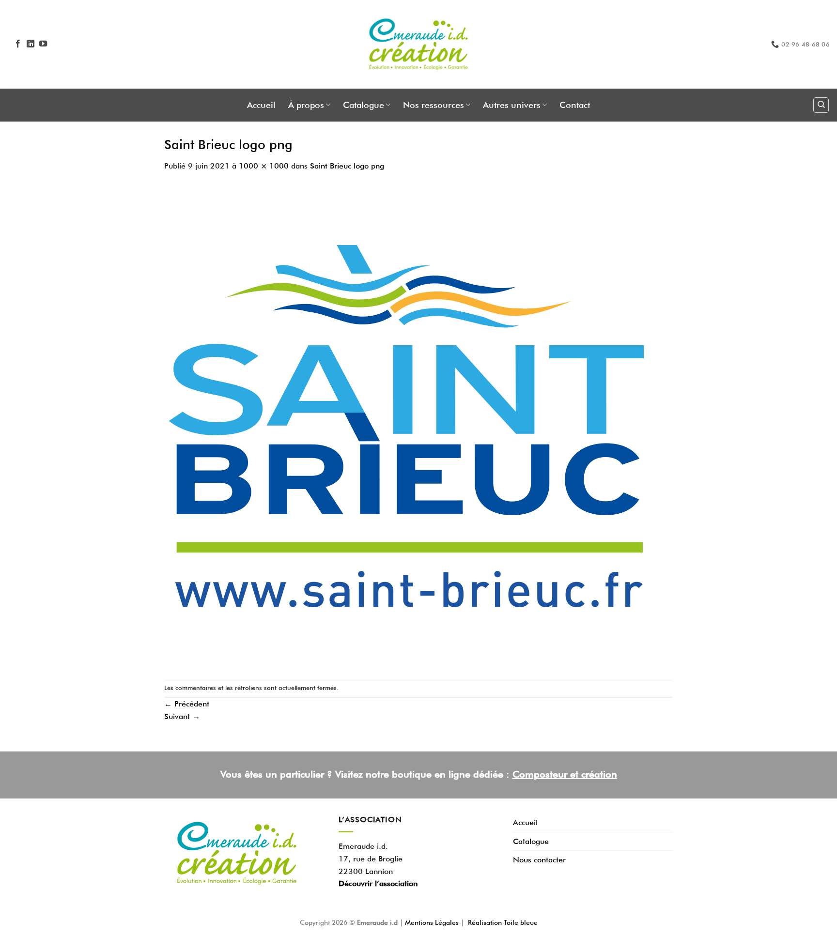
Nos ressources (433, 105)
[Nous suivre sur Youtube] (43, 44)
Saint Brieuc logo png (347, 165)
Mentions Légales (433, 922)
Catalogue (363, 105)
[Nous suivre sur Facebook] (18, 44)
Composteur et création (564, 774)
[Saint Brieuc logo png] (406, 424)
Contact (574, 105)
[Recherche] (821, 105)
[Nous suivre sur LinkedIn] (30, 44)
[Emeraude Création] (418, 44)
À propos (306, 105)
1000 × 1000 (264, 165)
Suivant (182, 716)
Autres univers (512, 105)
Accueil (261, 105)
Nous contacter (539, 859)
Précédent (186, 703)
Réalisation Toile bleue (503, 922)
